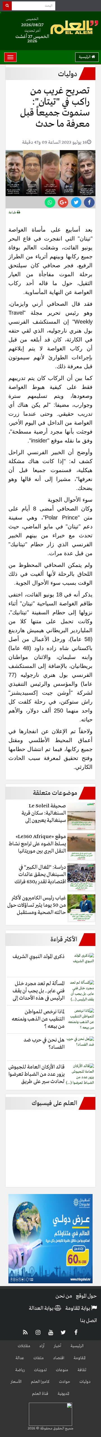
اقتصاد (58, 1358)
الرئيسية (85, 57)
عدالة (19, 1358)
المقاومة (80, 1358)
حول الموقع (86, 1296)
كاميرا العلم (40, 1382)
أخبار (57, 1346)
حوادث (64, 1382)
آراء (42, 1346)
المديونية (63, 1394)
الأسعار (16, 1382)
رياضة (20, 1370)
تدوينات (40, 1370)
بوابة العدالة (41, 1308)
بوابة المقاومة (78, 1308)
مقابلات (24, 1346)
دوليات (85, 1382)
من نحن (64, 1296)
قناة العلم (40, 1394)
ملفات (38, 1358)
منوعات (62, 1370)
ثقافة (81, 1370)
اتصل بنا (88, 1320)
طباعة (13, 213)
